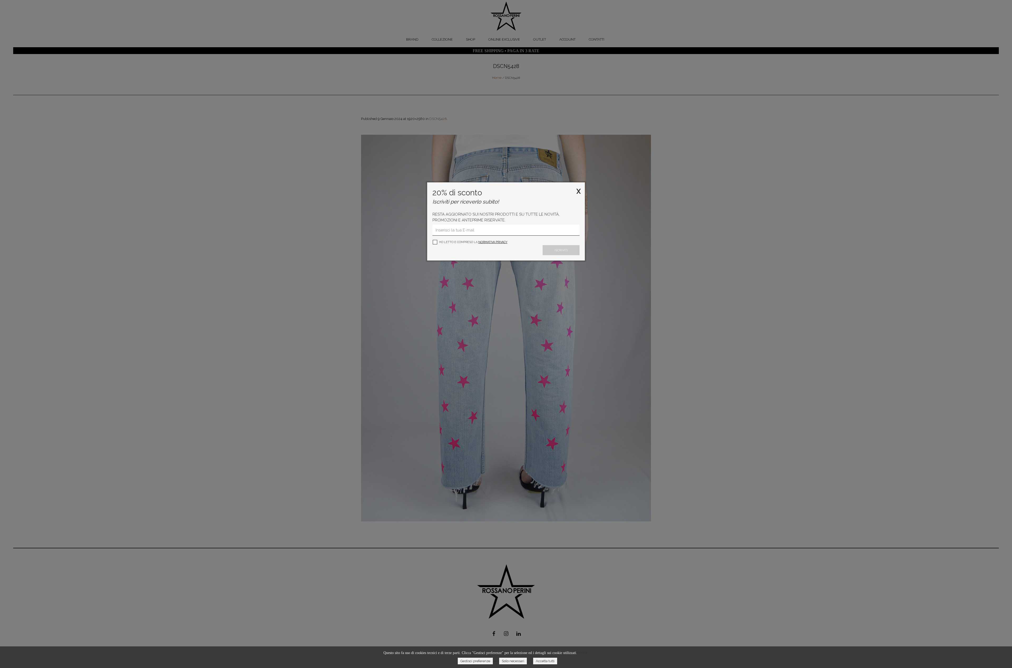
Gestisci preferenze (475, 661)
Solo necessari (513, 661)
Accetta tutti (545, 661)
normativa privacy (492, 242)
